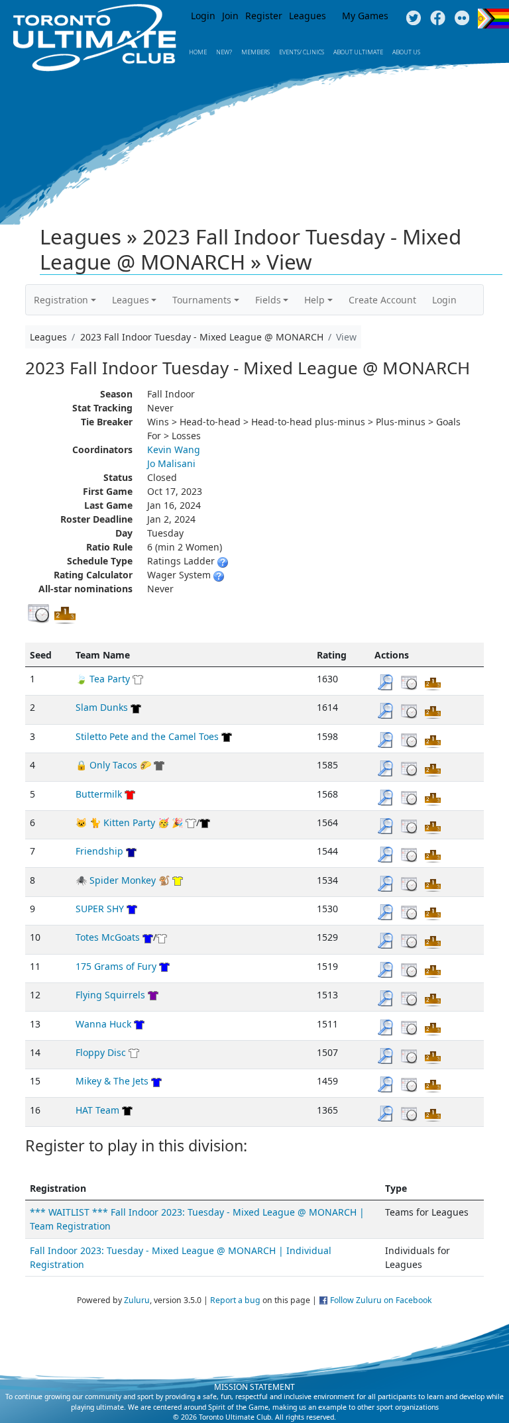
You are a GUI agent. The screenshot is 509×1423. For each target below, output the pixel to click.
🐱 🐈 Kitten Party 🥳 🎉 (129, 822)
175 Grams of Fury (116, 966)
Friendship (99, 851)
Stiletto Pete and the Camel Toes (147, 736)
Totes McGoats (108, 937)
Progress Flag (493, 18)
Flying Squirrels (110, 994)
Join (230, 15)
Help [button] (314, 299)
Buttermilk (99, 794)
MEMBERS (255, 52)
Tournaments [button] (201, 299)
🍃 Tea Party (103, 678)
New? (224, 52)
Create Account (382, 299)
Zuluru (137, 1300)
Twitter (413, 18)
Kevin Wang (173, 449)
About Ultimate (358, 52)
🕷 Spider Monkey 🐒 (123, 880)
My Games (365, 15)
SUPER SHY (100, 908)
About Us (406, 52)
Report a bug (235, 1300)
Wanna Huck (103, 1024)
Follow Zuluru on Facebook (381, 1300)
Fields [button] (268, 299)
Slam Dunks (102, 707)
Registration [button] (61, 299)
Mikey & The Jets (112, 1081)
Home (198, 52)
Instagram (462, 18)
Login (203, 15)
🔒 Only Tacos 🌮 (113, 765)
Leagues (307, 15)
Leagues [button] (130, 299)
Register (263, 15)
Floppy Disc (101, 1052)
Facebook (438, 18)
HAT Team (97, 1110)
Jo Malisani (171, 463)
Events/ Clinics (301, 52)
